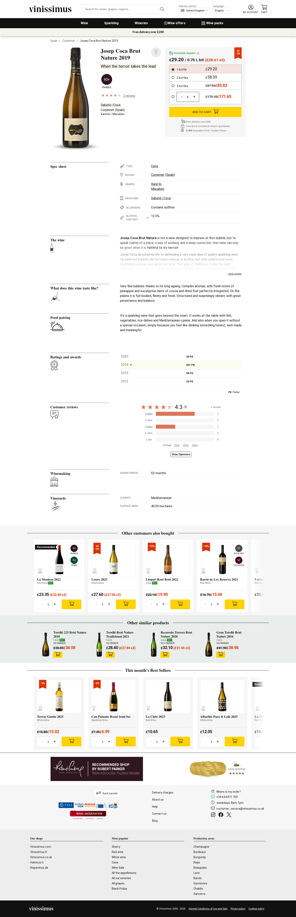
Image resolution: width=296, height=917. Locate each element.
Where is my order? (228, 791)
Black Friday (119, 888)
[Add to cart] (57, 655)
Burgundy (200, 857)
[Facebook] (221, 815)
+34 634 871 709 (227, 797)
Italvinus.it (36, 862)
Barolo (198, 878)
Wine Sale (118, 867)
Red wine (117, 852)
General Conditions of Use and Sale (208, 908)
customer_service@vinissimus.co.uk (240, 808)
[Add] (71, 604)
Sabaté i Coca (110, 105)
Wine (84, 23)
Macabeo (119, 114)
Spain (54, 40)
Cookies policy (256, 908)
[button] (251, 9)
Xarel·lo (105, 114)
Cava (154, 166)
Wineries (141, 23)
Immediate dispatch (186, 53)
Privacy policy (238, 908)
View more (235, 274)
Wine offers (176, 23)
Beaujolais (200, 867)
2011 (177, 445)
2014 (195, 445)
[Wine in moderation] (88, 815)
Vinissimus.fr (38, 852)
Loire (197, 872)
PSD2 (68, 805)
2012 (186, 445)
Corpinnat (68, 40)
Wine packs (214, 23)
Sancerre (199, 893)
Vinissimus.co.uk (41, 857)
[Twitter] (230, 815)
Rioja (197, 862)
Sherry (116, 846)
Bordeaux (200, 852)
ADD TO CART (201, 112)
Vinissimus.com (40, 846)
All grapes (118, 883)
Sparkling (111, 23)
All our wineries (121, 878)
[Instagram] (214, 815)
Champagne (201, 846)
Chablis (198, 888)
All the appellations (124, 872)
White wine (119, 857)
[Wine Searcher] (218, 769)
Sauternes (200, 883)
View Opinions (181, 454)
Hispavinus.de (39, 867)
